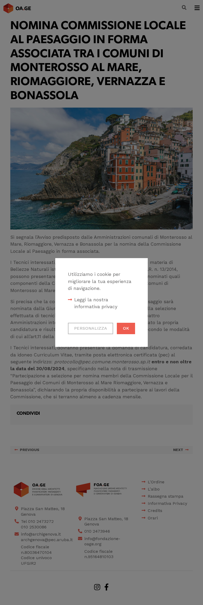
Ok (126, 328)
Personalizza (90, 328)
